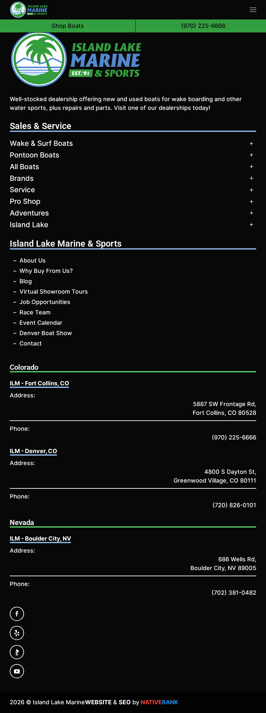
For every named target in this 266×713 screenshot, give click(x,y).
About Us (32, 260)
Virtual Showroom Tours (53, 291)
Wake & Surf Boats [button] (41, 143)
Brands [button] (22, 178)
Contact (30, 343)
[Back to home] (29, 9)
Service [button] (22, 189)
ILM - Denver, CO (33, 451)
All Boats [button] (24, 166)
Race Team (35, 312)
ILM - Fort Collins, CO (39, 383)
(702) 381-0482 (234, 592)
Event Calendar (40, 322)
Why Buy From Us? (46, 270)
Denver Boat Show (45, 333)
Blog (25, 281)
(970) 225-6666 (234, 437)
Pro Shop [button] (25, 201)
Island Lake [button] (29, 224)
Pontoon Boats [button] (34, 155)
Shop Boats (68, 25)
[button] (253, 10)
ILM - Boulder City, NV (40, 538)
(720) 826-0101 (234, 505)
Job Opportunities (44, 301)
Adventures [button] (29, 213)
